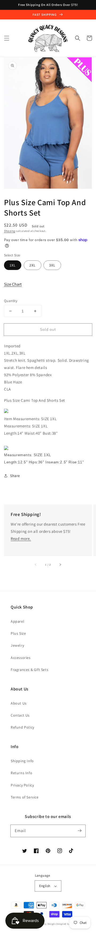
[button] (7, 38)
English (44, 886)
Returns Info (21, 772)
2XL (32, 265)
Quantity (10, 301)
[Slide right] (60, 564)
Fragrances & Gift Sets (29, 669)
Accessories (21, 657)
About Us (19, 703)
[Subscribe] (79, 831)
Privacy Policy (22, 785)
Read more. (21, 538)
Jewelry (17, 645)
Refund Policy (22, 727)
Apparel (17, 621)
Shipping (9, 231)
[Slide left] (36, 564)
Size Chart (13, 284)
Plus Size (18, 633)
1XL (13, 265)
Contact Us (20, 715)
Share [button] (15, 475)
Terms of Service (25, 797)
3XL (52, 265)
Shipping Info (22, 760)
